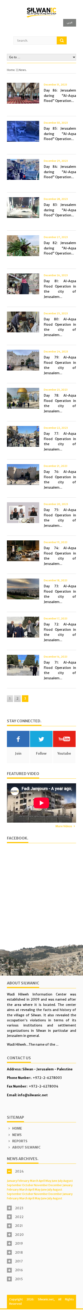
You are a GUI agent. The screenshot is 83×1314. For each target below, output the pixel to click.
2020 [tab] (19, 1235)
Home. (11, 70)
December (55, 1185)
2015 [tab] (19, 1279)
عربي (70, 22)
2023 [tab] (19, 1208)
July (60, 1180)
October (27, 1185)
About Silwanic (26, 1147)
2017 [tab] (19, 1261)
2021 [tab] (19, 1226)
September (14, 1185)
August (68, 1180)
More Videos (63, 826)
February (23, 1180)
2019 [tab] (19, 1243)
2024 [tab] (19, 1171)
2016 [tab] (19, 1270)
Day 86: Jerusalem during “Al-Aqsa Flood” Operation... (60, 95)
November (41, 1185)
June (54, 1180)
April (42, 1180)
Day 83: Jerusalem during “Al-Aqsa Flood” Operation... (60, 210)
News (17, 1135)
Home (17, 1128)
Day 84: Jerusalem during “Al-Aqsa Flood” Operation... (60, 172)
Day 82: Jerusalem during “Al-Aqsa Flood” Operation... (60, 248)
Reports (19, 1141)
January (12, 1180)
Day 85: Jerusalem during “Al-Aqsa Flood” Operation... (60, 133)
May (48, 1180)
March (34, 1180)
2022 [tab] (19, 1217)
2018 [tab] (19, 1252)
